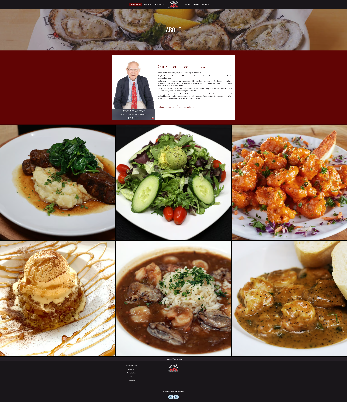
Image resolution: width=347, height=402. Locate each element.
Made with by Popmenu (91, 359)
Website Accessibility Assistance (173, 391)
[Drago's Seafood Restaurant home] (173, 4)
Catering (196, 4)
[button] (147, 4)
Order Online (135, 4)
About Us (186, 4)
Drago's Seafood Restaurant (173, 368)
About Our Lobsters (186, 107)
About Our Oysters (166, 107)
